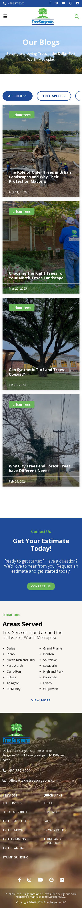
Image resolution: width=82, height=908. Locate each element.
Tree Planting (14, 848)
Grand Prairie (52, 648)
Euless (11, 677)
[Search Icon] (78, 16)
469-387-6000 (15, 3)
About (49, 803)
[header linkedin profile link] (77, 3)
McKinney (14, 688)
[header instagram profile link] (56, 3)
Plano (11, 654)
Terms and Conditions (53, 841)
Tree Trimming (14, 839)
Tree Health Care (16, 821)
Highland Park (53, 671)
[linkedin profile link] (62, 879)
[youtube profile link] (40, 879)
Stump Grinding (15, 857)
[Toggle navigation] (5, 16)
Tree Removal (13, 830)
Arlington (13, 683)
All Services (12, 803)
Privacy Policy (55, 830)
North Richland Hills (21, 660)
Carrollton (14, 671)
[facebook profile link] (19, 879)
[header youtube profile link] (63, 3)
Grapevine (50, 688)
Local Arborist (15, 812)
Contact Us (41, 586)
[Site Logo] (43, 16)
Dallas (11, 648)
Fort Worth (15, 665)
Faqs (47, 821)
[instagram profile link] (29, 879)
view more (41, 700)
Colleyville (50, 677)
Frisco (47, 683)
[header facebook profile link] (50, 3)
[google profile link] (51, 879)
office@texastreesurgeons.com (33, 780)
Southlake (50, 660)
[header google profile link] (70, 3)
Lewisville (50, 665)
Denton (48, 654)
